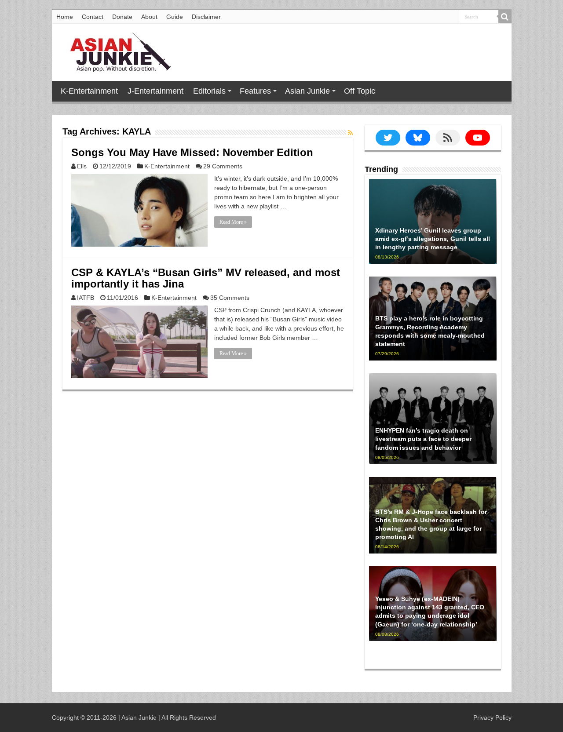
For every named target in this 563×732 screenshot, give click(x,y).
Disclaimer (206, 16)
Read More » (233, 222)
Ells (82, 166)
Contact (92, 16)
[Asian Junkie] (115, 50)
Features (255, 91)
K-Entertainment (89, 91)
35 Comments (229, 297)
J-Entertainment (155, 91)
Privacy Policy (492, 717)
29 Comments (222, 166)
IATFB (85, 297)
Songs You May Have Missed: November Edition (192, 152)
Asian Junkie (307, 91)
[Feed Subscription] (350, 132)
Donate (122, 16)
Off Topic (359, 91)
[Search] (505, 16)
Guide (174, 16)
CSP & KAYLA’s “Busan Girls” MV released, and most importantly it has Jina (205, 278)
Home (64, 16)
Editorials (209, 91)
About (149, 16)
